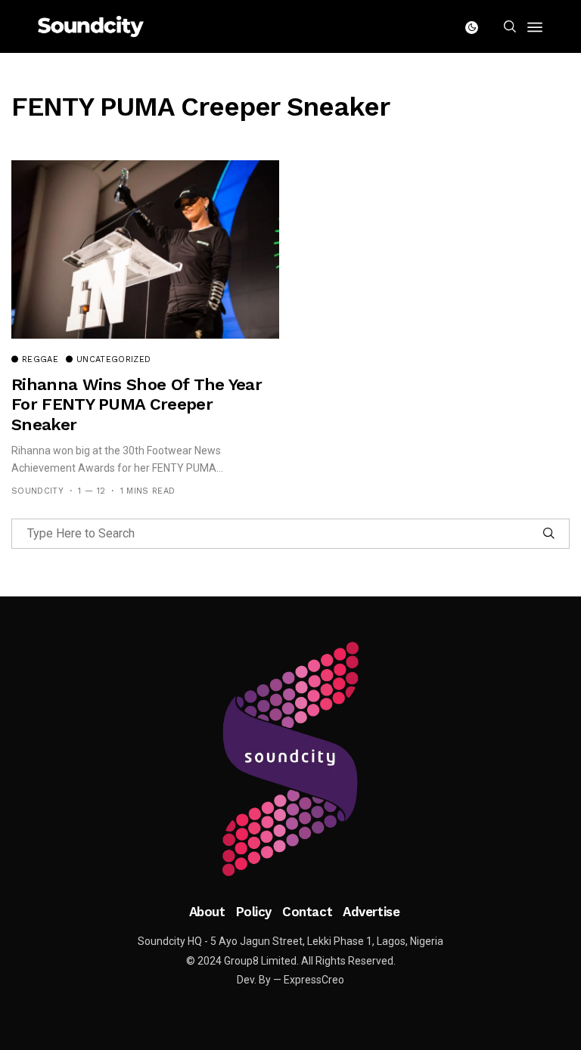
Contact (307, 911)
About (207, 911)
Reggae (40, 360)
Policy (254, 911)
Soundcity (37, 491)
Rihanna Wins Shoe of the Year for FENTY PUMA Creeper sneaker (136, 404)
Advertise (371, 911)
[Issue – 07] (290, 759)
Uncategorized (113, 360)
